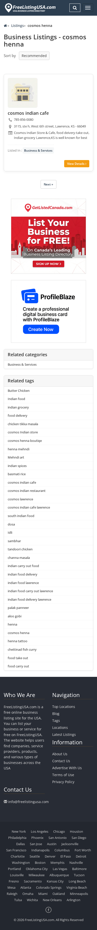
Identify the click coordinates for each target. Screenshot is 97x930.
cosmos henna (18, 633)
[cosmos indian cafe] (22, 93)
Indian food (16, 399)
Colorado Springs (48, 887)
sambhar (14, 541)
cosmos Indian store (23, 432)
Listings (17, 25)
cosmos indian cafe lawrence (29, 507)
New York (19, 831)
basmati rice (17, 474)
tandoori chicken (20, 549)
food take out (18, 658)
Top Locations (63, 706)
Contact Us (61, 760)
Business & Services (38, 150)
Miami (43, 893)
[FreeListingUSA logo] (30, 7)
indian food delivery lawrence (29, 599)
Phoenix (37, 837)
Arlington (73, 900)
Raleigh (12, 893)
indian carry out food (23, 566)
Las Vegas (60, 869)
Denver (50, 856)
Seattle (35, 856)
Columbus (62, 850)
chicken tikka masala (23, 424)
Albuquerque (59, 875)
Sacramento (33, 881)
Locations (60, 727)
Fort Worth (83, 850)
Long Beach (77, 881)
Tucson (79, 875)
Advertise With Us (67, 767)
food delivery (17, 415)
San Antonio (57, 837)
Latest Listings (64, 734)
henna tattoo (17, 641)
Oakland (58, 893)
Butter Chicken (19, 390)
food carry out (18, 666)
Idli (10, 532)
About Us (59, 754)
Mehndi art (16, 457)
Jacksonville (69, 844)
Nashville (76, 862)
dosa (11, 524)
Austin (51, 844)
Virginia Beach (76, 887)
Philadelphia (17, 837)
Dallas (20, 844)
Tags (56, 720)
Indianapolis (40, 850)
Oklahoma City (37, 869)
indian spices (17, 466)
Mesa (11, 887)
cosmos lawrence (20, 499)
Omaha (27, 893)
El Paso (65, 856)
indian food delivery (22, 574)
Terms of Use (63, 774)
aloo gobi (14, 616)
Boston (40, 862)
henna (12, 624)
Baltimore (79, 869)
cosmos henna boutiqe (25, 440)
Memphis (57, 862)
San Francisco (16, 850)
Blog (55, 713)
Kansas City (55, 881)
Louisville (17, 875)
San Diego (79, 837)
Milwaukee (37, 875)
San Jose (36, 844)
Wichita (32, 900)
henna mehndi (18, 449)
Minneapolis (79, 893)
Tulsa (18, 900)
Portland (14, 869)
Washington (21, 862)
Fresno (14, 881)
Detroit (81, 856)
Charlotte (18, 856)
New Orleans (52, 900)
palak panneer (18, 607)
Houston (76, 831)
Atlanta (25, 887)
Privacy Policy (63, 781)
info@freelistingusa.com (28, 801)
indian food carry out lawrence (30, 591)
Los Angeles (39, 831)
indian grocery (18, 407)
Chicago (59, 831)
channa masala (19, 557)
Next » (48, 184)
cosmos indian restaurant (27, 490)
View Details (76, 164)
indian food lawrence (23, 583)
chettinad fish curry (22, 649)
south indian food (21, 516)
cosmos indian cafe (22, 482)
